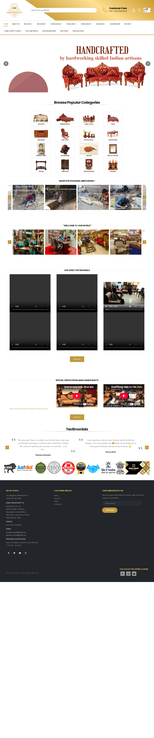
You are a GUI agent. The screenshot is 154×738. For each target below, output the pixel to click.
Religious (100, 24)
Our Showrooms (49, 31)
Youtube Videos (31, 31)
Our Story (64, 31)
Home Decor (86, 24)
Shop (56, 501)
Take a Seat (70, 24)
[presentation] (9, 197)
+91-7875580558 (118, 11)
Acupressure (115, 24)
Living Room (56, 24)
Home (6, 24)
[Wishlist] (139, 10)
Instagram (25, 553)
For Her (127, 24)
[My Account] (133, 10)
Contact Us (58, 504)
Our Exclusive (78, 31)
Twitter (14, 553)
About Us (16, 24)
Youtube (20, 553)
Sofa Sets (27, 24)
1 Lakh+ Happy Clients (12, 31)
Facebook (8, 553)
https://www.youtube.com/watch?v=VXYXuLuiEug (29, 409)
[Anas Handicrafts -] (14, 10)
